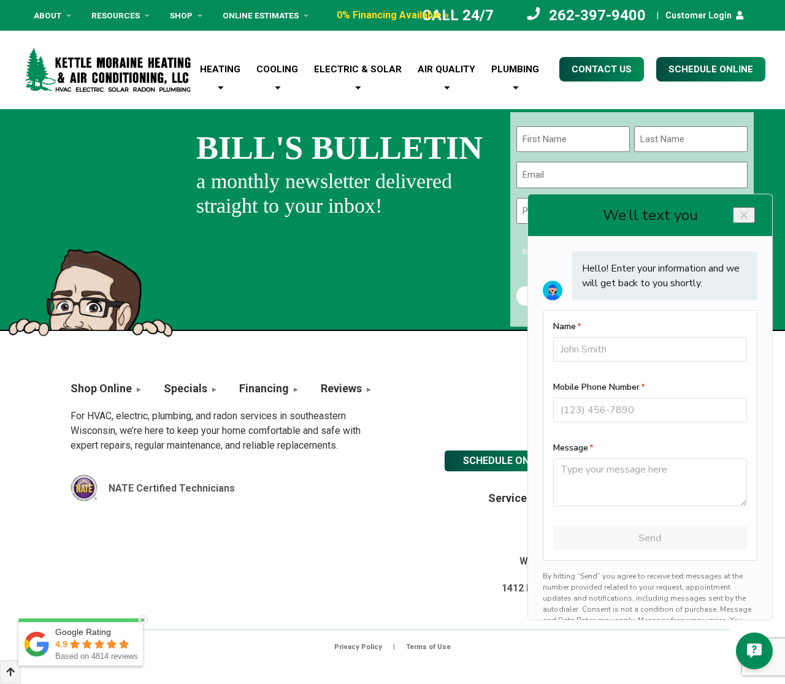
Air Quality (446, 69)
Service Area (520, 498)
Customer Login (698, 15)
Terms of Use (428, 647)
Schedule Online (506, 460)
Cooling (277, 69)
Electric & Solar (358, 69)
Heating (220, 69)
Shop (181, 15)
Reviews (341, 388)
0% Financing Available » (393, 15)
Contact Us (602, 69)
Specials (185, 388)
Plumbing (515, 69)
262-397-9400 (597, 15)
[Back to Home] (108, 70)
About (47, 15)
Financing (264, 388)
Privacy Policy (358, 647)
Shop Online (101, 388)
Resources (115, 15)
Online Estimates (261, 15)
